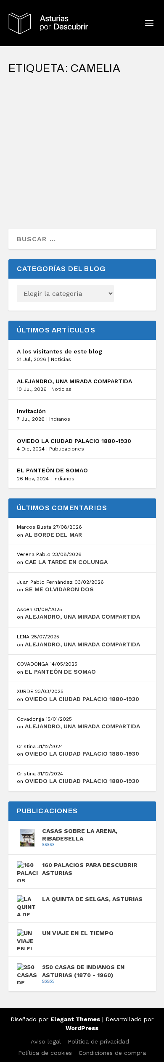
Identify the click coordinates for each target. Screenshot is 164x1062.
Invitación (31, 411)
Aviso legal (46, 1041)
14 (45, 134)
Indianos (59, 419)
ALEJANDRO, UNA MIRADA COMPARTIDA (74, 381)
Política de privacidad (98, 1041)
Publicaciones (66, 449)
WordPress (82, 1028)
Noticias (61, 359)
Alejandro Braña (47, 126)
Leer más (39, 192)
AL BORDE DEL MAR (53, 534)
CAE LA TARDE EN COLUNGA (66, 562)
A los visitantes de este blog (59, 351)
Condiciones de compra (112, 1052)
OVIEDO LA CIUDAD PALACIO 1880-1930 (74, 440)
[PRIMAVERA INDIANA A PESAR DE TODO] (82, 86)
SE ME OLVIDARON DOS (59, 589)
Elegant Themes (75, 1019)
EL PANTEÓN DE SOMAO (52, 470)
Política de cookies (45, 1052)
